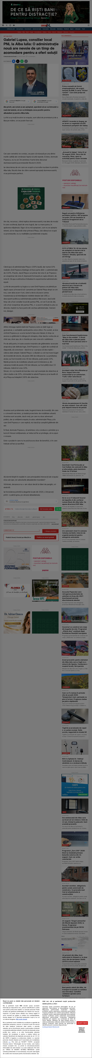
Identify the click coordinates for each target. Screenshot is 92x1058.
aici (10, 1042)
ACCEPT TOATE (82, 1023)
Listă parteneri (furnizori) (50, 1027)
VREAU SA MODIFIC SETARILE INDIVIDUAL (81, 1030)
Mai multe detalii (21, 1019)
